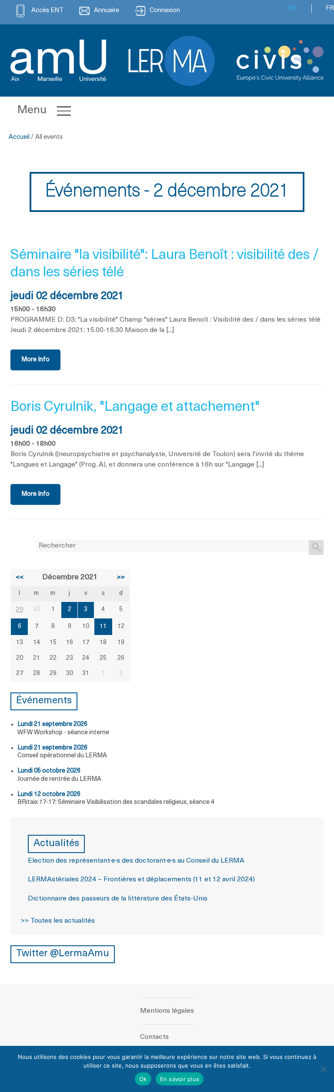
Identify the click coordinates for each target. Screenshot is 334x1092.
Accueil (19, 137)
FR (330, 8)
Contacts (154, 1037)
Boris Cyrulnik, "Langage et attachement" (135, 407)
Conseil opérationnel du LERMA (62, 756)
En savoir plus (180, 1078)
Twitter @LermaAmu (62, 954)
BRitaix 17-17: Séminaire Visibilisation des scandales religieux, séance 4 (115, 802)
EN (291, 8)
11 (103, 626)
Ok (143, 1078)
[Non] (323, 1069)
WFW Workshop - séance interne (63, 732)
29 (19, 609)
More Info (35, 359)
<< (19, 577)
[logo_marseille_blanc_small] (58, 60)
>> (121, 577)
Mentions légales (167, 1011)
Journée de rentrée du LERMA (59, 779)
